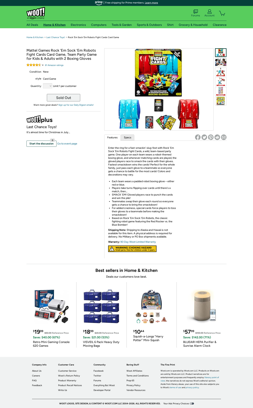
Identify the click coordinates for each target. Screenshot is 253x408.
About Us (36, 371)
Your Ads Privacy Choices (176, 403)
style (38, 78)
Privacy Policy (133, 385)
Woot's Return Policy (69, 375)
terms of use (175, 387)
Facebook (99, 371)
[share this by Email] (224, 137)
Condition (35, 71)
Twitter (97, 375)
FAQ (34, 380)
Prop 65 (130, 380)
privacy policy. (192, 387)
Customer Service (67, 371)
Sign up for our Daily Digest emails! (76, 105)
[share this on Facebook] (198, 137)
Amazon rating (54, 65)
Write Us (62, 390)
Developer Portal (102, 390)
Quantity (36, 86)
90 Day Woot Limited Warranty (138, 241)
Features (112, 137)
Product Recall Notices (70, 385)
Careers (36, 375)
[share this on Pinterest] (211, 137)
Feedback (37, 385)
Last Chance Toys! (56, 37)
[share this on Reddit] (217, 137)
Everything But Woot (104, 385)
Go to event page (67, 143)
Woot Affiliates (134, 371)
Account (209, 15)
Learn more (151, 2)
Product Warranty (67, 380)
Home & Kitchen (34, 37)
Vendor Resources (135, 390)
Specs (127, 137)
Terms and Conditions (137, 375)
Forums (195, 15)
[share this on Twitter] (204, 137)
